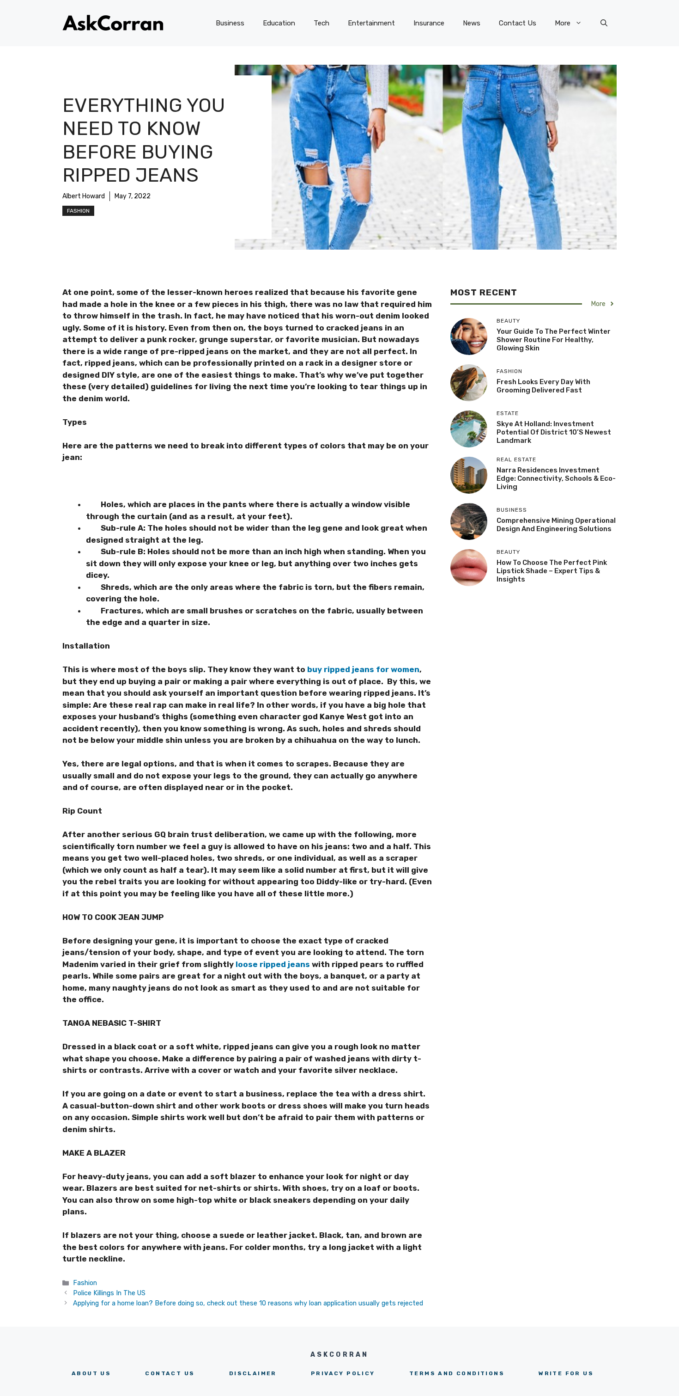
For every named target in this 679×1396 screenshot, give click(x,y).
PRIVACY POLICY (343, 1373)
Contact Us (517, 23)
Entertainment (371, 23)
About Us (91, 1373)
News (471, 23)
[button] (604, 23)
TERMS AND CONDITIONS (456, 1373)
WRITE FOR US (566, 1373)
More (562, 23)
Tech (321, 23)
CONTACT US (169, 1373)
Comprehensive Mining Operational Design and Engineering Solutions (556, 524)
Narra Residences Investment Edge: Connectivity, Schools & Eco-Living (556, 478)
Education (279, 23)
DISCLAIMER (253, 1373)
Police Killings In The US (109, 1293)
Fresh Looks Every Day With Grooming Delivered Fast (543, 386)
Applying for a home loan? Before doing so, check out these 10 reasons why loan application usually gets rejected (248, 1303)
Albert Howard (83, 196)
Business (230, 23)
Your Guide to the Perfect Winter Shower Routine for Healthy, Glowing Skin (554, 339)
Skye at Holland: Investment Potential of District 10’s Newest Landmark (554, 432)
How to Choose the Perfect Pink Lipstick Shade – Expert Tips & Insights (552, 570)
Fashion (78, 211)
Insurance (428, 23)
